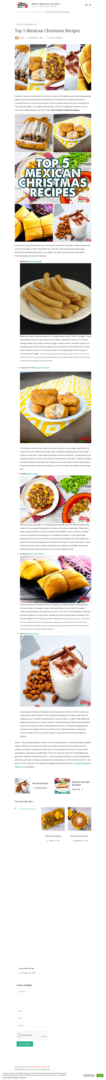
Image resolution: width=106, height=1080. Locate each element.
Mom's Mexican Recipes (45, 4)
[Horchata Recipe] (33, 633)
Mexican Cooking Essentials (26, 24)
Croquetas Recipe (42, 368)
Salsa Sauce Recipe (53, 836)
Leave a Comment (56, 38)
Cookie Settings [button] (89, 1075)
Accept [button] (100, 1075)
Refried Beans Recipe (79, 836)
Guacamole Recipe (26, 968)
